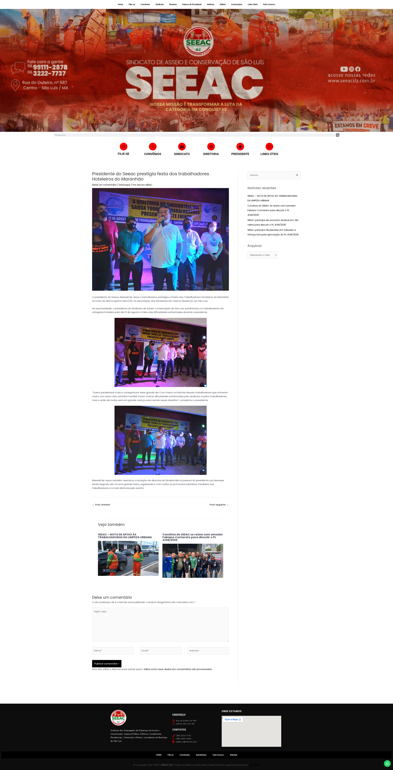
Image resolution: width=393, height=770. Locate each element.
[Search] (337, 135)
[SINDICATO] (182, 146)
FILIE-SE (123, 154)
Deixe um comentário (104, 184)
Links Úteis (253, 4)
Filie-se (132, 4)
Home (120, 4)
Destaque (124, 184)
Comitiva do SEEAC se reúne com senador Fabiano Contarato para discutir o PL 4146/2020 (192, 537)
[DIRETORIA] (211, 146)
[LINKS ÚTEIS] (269, 146)
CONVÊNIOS (152, 154)
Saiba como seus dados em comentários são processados (178, 669)
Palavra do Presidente (192, 4)
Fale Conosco (269, 4)
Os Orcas (254, 764)
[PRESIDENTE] (240, 146)
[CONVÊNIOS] (153, 146)
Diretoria (173, 4)
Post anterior (101, 504)
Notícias (210, 4)
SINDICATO (182, 154)
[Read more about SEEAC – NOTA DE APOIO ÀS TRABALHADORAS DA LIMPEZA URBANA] (128, 558)
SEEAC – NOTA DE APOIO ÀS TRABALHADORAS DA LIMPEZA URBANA (125, 535)
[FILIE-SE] (123, 146)
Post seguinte (219, 504)
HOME (158, 755)
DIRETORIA (211, 154)
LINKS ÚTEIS (269, 154)
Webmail (233, 755)
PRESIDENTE (240, 154)
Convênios (145, 4)
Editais (223, 4)
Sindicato (160, 4)
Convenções (236, 4)
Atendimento (201, 755)
